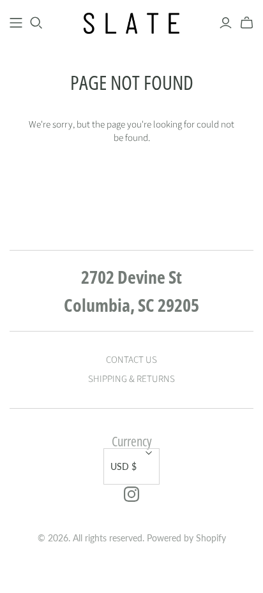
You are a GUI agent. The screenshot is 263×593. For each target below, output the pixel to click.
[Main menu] (16, 23)
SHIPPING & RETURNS (131, 379)
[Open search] (36, 23)
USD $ (123, 466)
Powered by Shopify (186, 537)
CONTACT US (131, 360)
